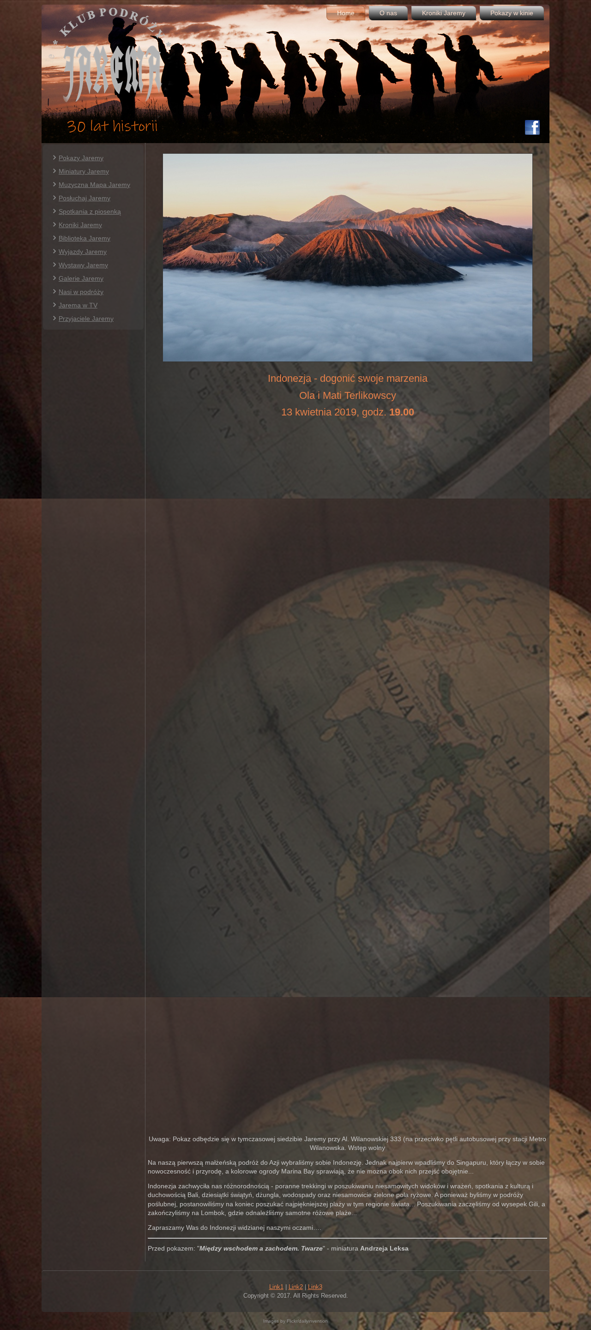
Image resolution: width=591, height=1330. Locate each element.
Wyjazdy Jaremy (83, 251)
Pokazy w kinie (511, 13)
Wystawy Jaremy (83, 265)
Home (346, 13)
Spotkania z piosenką (90, 211)
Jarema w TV (78, 305)
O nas (388, 13)
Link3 (315, 1286)
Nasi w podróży (81, 291)
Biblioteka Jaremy (84, 238)
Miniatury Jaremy (84, 171)
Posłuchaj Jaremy (84, 198)
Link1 (276, 1286)
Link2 (296, 1286)
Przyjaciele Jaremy (86, 318)
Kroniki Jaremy (443, 13)
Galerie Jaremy (81, 278)
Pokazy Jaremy (81, 158)
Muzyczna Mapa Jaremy (94, 184)
